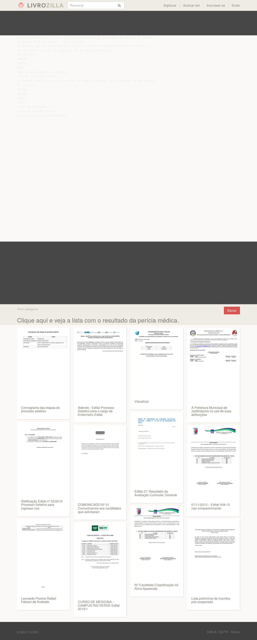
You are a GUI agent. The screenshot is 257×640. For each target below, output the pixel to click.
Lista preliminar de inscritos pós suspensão (210, 600)
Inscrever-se (216, 5)
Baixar (232, 310)
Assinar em (191, 5)
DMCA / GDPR (218, 632)
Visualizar (142, 401)
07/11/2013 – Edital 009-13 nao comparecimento (210, 506)
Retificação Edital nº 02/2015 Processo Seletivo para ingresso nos (41, 504)
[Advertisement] (128, 23)
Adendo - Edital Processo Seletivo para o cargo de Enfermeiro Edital (96, 411)
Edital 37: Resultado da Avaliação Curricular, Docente (156, 493)
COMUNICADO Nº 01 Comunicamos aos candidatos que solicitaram (99, 508)
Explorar (170, 5)
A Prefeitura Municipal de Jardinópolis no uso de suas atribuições (211, 411)
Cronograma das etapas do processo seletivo (40, 409)
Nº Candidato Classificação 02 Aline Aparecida (156, 587)
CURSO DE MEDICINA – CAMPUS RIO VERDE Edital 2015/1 (99, 605)
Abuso (235, 632)
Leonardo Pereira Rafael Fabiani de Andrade (38, 600)
